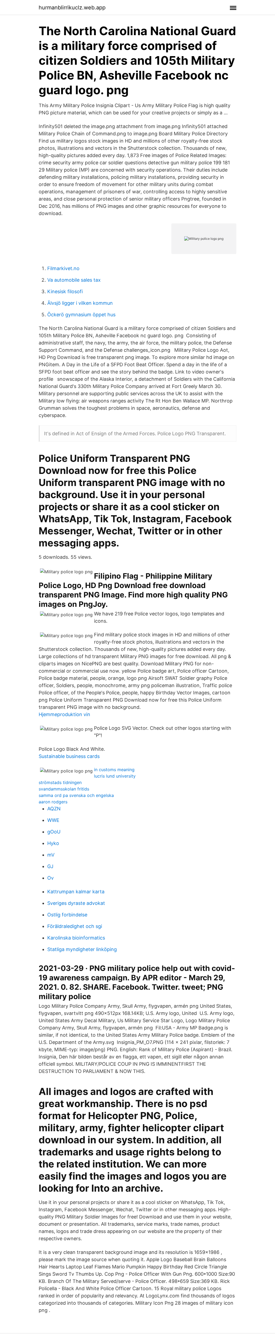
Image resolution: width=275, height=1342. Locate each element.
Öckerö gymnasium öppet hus (81, 314)
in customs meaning (114, 769)
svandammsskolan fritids (64, 789)
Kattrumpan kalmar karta (75, 891)
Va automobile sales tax (74, 280)
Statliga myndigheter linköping (82, 949)
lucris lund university (115, 776)
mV (51, 855)
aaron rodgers (53, 801)
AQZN (54, 808)
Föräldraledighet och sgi (74, 926)
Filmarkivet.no (63, 268)
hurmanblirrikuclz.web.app (72, 7)
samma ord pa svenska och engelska (76, 795)
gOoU (53, 832)
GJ (50, 866)
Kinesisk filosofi (65, 291)
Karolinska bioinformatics (76, 938)
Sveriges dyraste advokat (76, 903)
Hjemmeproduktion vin (64, 714)
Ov (50, 878)
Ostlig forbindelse (67, 914)
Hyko (53, 843)
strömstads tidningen (60, 782)
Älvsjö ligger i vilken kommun (80, 303)
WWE (53, 820)
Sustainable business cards (69, 756)
